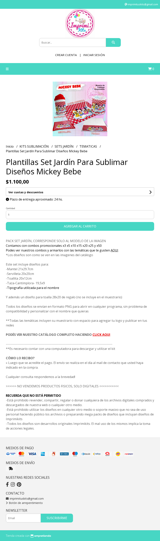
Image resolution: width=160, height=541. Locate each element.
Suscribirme (57, 518)
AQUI (114, 250)
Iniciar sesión (94, 55)
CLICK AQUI (101, 334)
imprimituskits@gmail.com (26, 498)
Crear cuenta (66, 55)
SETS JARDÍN (64, 146)
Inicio (10, 146)
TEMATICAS (88, 146)
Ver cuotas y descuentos (25, 192)
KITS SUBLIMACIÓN (35, 146)
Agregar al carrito (80, 226)
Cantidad (10, 208)
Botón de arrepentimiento (25, 503)
